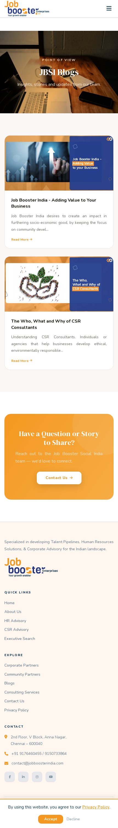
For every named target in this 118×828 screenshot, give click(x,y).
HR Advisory (15, 620)
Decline (73, 819)
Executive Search (19, 638)
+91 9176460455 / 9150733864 (39, 753)
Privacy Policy (16, 710)
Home (9, 603)
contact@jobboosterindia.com (37, 763)
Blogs (9, 683)
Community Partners (22, 674)
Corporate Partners (21, 665)
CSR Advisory (16, 629)
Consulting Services (22, 692)
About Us (12, 611)
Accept (50, 819)
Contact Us (57, 477)
